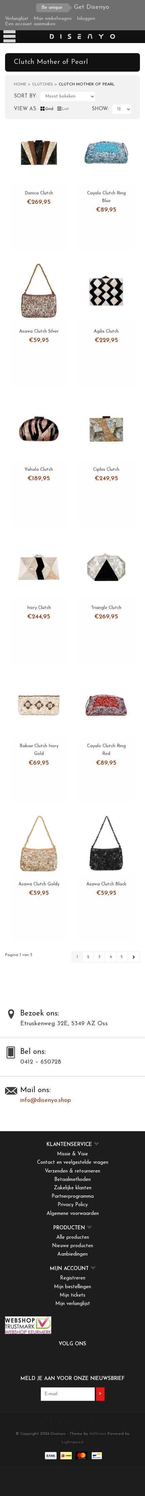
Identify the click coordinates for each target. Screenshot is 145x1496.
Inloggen (86, 18)
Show (100, 109)
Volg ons (72, 1344)
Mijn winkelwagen (52, 18)
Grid (49, 109)
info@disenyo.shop (45, 1101)
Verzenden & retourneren (72, 1171)
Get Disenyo (75, 7)
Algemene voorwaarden (73, 1213)
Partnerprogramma (73, 1196)
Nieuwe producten (72, 1246)
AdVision (97, 1434)
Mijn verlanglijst (72, 1303)
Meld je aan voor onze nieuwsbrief (72, 1378)
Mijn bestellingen (72, 1287)
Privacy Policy (73, 1204)
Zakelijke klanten (72, 1188)
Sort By (25, 96)
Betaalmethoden (72, 1179)
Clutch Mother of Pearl (87, 84)
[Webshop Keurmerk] (72, 1325)
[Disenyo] (82, 36)
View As (25, 109)
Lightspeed (72, 1442)
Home (20, 84)
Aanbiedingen (72, 1254)
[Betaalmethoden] (50, 1456)
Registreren (72, 1278)
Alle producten (72, 1237)
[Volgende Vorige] (133, 957)
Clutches (42, 84)
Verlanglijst (16, 18)
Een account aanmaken (30, 24)
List (65, 109)
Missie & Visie (72, 1154)
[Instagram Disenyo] (90, 1358)
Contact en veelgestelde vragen (72, 1162)
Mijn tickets (72, 1295)
